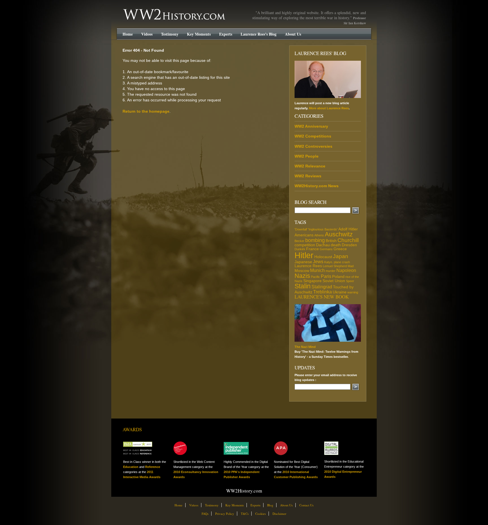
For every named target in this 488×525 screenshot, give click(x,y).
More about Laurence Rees (329, 108)
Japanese (303, 262)
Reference (152, 467)
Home (128, 34)
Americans (304, 235)
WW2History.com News (317, 186)
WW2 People (307, 156)
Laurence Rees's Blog (258, 34)
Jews (318, 261)
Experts (225, 34)
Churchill (348, 240)
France (312, 249)
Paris (326, 276)
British (331, 240)
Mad (351, 266)
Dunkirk (300, 249)
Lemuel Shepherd (335, 266)
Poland (338, 276)
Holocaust (323, 256)
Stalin (303, 286)
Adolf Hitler (348, 229)
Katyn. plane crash (337, 262)
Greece (340, 249)
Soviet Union (334, 280)
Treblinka (322, 291)
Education (130, 467)
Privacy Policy (224, 513)
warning (352, 292)
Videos (146, 34)
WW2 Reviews (308, 176)
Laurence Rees (308, 265)
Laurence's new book (322, 296)
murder (331, 271)
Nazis (302, 275)
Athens (319, 235)
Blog (270, 505)
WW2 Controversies (313, 146)
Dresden (349, 245)
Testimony (169, 34)
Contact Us (306, 505)
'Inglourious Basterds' (322, 229)
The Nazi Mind (305, 346)
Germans (326, 249)
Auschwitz (339, 234)
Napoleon (346, 270)
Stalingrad (321, 286)
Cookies (260, 513)
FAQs (205, 513)
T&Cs (245, 513)
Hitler (304, 255)
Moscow (302, 270)
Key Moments (199, 34)
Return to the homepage (146, 111)
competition (305, 245)
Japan (340, 256)
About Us (293, 34)
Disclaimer (279, 513)
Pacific (315, 276)
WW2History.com (133, 9)
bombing (315, 240)
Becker (299, 241)
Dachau (323, 245)
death (336, 245)
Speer (350, 281)
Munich (317, 270)
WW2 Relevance (310, 166)
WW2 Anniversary (311, 126)
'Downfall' (301, 229)
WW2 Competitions (313, 136)
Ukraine (340, 292)
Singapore (312, 280)
